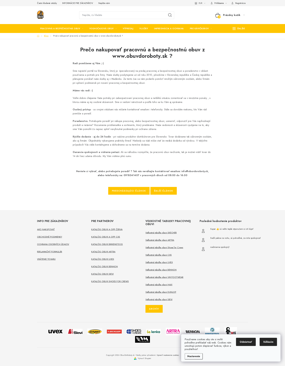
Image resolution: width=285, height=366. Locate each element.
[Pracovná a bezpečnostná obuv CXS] (230, 331)
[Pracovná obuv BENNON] (192, 331)
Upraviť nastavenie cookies (168, 355)
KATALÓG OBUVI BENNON (104, 266)
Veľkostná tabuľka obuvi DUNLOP (160, 292)
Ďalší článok (163, 190)
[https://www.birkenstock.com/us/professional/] (212, 331)
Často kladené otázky (47, 3)
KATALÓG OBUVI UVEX (102, 259)
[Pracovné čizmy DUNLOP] (114, 331)
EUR (200, 3)
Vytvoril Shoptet (144, 358)
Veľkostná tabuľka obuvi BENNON (160, 269)
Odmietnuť (246, 342)
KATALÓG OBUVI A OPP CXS (105, 236)
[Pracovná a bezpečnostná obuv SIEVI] (75, 331)
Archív (154, 308)
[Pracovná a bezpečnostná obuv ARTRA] (173, 331)
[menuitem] (61, 28)
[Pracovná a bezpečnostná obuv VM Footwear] (142, 339)
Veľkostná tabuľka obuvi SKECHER (161, 232)
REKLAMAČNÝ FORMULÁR (49, 251)
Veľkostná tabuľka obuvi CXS (158, 254)
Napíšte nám (104, 3)
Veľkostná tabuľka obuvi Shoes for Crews (164, 247)
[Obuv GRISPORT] (94, 331)
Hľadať (170, 15)
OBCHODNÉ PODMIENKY (49, 236)
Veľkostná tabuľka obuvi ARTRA (159, 240)
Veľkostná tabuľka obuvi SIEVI (158, 299)
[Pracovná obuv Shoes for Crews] (133, 331)
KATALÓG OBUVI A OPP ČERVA (107, 229)
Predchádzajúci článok (129, 190)
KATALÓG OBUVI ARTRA (103, 251)
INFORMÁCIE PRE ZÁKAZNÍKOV (77, 3)
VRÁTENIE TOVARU (46, 259)
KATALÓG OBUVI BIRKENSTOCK (107, 244)
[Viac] (239, 28)
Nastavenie (193, 356)
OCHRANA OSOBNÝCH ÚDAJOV (53, 244)
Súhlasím (268, 342)
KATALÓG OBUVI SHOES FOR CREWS (110, 281)
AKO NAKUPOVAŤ (46, 229)
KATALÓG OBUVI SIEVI (102, 273)
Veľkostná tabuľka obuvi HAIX (158, 284)
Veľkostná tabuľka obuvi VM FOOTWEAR (164, 277)
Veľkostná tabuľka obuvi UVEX (159, 262)
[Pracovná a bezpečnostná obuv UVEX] (55, 331)
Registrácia (240, 3)
